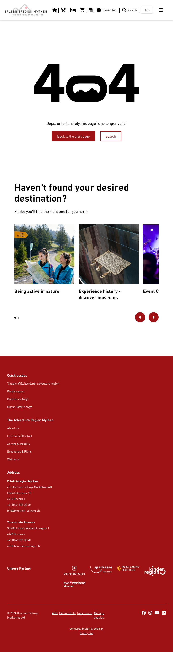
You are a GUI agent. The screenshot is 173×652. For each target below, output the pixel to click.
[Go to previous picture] (140, 317)
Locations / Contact (19, 436)
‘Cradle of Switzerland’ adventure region (33, 383)
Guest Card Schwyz (19, 407)
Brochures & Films (19, 451)
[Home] (25, 10)
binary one (86, 633)
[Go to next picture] (154, 317)
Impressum (84, 613)
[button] (15, 318)
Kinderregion (15, 391)
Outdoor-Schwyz (17, 399)
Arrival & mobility (18, 443)
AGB (55, 613)
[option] (44, 260)
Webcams (13, 459)
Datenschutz (67, 613)
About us (13, 428)
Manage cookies (99, 615)
